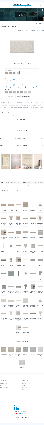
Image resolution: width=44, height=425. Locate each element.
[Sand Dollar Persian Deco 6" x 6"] (10, 92)
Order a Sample (11, 96)
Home (2, 23)
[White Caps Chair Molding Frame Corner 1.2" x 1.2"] (14, 85)
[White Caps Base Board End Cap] (25, 85)
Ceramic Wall (11, 23)
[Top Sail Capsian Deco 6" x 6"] (18, 92)
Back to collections (39, 23)
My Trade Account (3, 383)
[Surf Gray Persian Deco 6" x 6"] (14, 92)
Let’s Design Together (26, 397)
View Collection (40, 30)
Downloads (27, 30)
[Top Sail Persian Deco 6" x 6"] (21, 92)
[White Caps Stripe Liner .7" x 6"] (10, 85)
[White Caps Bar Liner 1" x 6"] (29, 85)
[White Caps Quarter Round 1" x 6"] (33, 85)
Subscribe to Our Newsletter (21, 417)
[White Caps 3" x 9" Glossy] (10, 78)
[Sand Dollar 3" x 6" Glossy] (6, 73)
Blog (1, 397)
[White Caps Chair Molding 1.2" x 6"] (18, 85)
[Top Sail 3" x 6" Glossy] (14, 73)
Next (39, 85)
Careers (23, 389)
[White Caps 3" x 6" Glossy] (18, 72)
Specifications (20, 30)
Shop (1, 385)
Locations (24, 383)
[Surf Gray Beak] (21, 85)
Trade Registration (4, 387)
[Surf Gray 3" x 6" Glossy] (10, 73)
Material (5, 23)
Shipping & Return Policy (27, 391)
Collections (17, 23)
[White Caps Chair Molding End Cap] (6, 85)
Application (33, 30)
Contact (23, 385)
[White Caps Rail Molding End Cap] (36, 85)
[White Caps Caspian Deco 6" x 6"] (25, 92)
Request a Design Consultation (24, 96)
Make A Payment (25, 387)
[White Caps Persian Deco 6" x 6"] (14, 78)
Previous (4, 85)
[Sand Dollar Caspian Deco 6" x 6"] (6, 92)
